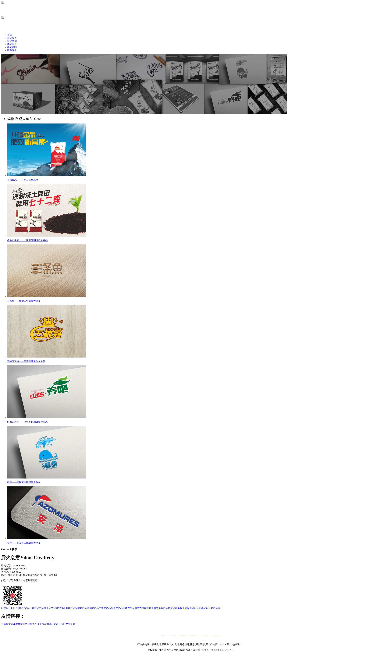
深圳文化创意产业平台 (32, 624)
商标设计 (15, 608)
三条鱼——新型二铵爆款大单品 (23, 301)
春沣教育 (15, 624)
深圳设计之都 (51, 624)
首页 (9, 34)
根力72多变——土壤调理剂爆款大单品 (27, 240)
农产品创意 (109, 608)
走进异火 (12, 38)
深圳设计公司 (194, 608)
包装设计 (172, 608)
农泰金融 (70, 624)
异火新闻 (12, 47)
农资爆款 (144, 608)
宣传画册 (63, 608)
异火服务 (12, 44)
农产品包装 (133, 608)
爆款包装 (182, 608)
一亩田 (61, 624)
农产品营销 (86, 608)
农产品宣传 (121, 608)
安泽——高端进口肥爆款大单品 (23, 543)
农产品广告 (98, 608)
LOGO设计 (26, 608)
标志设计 (6, 608)
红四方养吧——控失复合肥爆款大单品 (27, 422)
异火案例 (12, 41)
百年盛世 (6, 624)
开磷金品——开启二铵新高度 (22, 180)
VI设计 (54, 608)
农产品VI (37, 608)
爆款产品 (163, 608)
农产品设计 (217, 608)
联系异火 (12, 50)
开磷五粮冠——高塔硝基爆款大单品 (26, 361)
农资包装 (153, 608)
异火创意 (206, 608)
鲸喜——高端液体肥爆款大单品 (23, 482)
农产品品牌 (74, 608)
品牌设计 (46, 608)
